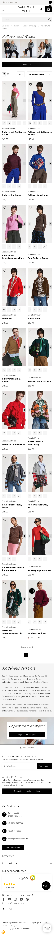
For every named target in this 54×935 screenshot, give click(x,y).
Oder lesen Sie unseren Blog (13, 903)
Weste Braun (34, 318)
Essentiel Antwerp (29, 26)
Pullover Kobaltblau (38, 195)
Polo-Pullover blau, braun (12, 506)
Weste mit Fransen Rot (13, 444)
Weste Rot (7, 318)
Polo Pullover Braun (38, 258)
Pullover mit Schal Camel (11, 380)
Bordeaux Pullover (37, 633)
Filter (25, 64)
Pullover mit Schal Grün (39, 381)
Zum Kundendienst (13, 847)
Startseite (5, 26)
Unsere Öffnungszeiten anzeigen (27, 791)
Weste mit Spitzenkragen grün (12, 632)
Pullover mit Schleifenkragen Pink (13, 256)
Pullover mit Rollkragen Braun (14, 133)
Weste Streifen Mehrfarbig (35, 443)
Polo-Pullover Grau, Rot (38, 506)
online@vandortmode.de (18, 838)
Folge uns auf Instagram (27, 734)
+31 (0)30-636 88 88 (15, 823)
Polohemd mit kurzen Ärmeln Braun (13, 569)
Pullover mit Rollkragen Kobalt (40, 133)
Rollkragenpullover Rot (40, 570)
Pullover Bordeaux (11, 195)
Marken (16, 26)
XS (4, 123)
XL (24, 123)
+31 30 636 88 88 (14, 831)
